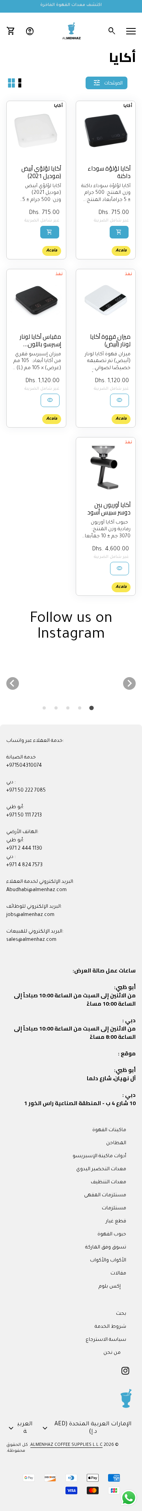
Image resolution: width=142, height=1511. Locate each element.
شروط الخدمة (110, 1327)
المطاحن (116, 1143)
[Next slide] (129, 683)
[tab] (91, 708)
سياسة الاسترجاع (106, 1340)
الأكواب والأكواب (108, 1260)
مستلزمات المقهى (105, 1195)
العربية (19, 1428)
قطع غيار (116, 1221)
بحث (121, 1314)
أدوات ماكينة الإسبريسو (99, 1156)
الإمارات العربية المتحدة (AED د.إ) (85, 1428)
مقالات (118, 1273)
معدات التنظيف (108, 1182)
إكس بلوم (110, 1287)
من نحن (112, 1353)
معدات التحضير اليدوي (101, 1169)
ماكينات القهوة (109, 1130)
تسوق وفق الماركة (105, 1247)
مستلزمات (114, 1208)
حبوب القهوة (111, 1234)
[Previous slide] (12, 683)
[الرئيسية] (71, 31)
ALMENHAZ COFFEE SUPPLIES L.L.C (66, 1445)
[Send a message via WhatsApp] (129, 1497)
